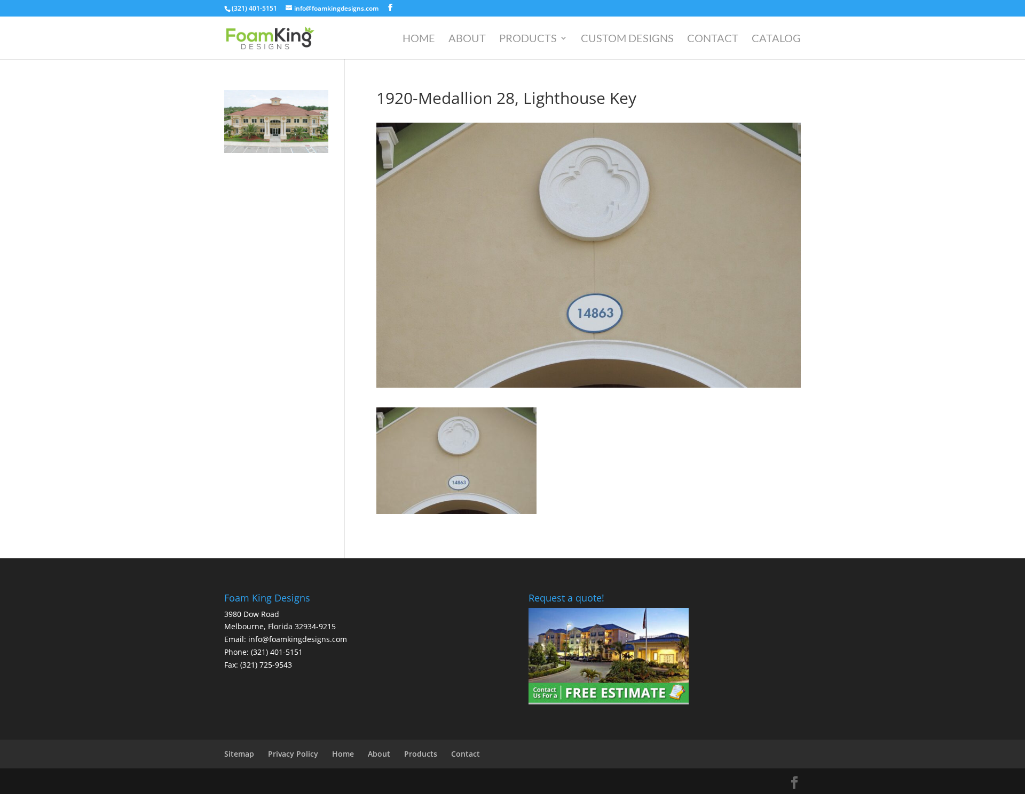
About (467, 39)
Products (528, 39)
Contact (712, 39)
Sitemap (239, 754)
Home (419, 39)
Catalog (776, 39)
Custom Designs (627, 39)
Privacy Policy (293, 754)
